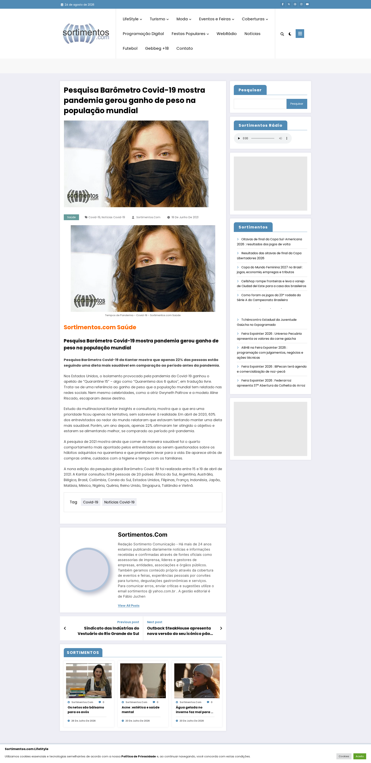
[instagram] (301, 4)
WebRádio (227, 33)
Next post (154, 622)
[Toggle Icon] (300, 33)
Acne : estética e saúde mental (140, 709)
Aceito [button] (360, 756)
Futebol (130, 48)
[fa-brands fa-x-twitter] (289, 4)
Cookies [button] (344, 756)
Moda (182, 19)
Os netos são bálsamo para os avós (86, 709)
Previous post (128, 622)
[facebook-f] (282, 4)
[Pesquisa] (282, 33)
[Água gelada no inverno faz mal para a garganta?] (197, 680)
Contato (184, 48)
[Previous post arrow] (65, 628)
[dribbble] (295, 4)
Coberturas (253, 19)
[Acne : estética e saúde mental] (143, 680)
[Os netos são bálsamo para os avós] (89, 680)
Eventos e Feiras (215, 19)
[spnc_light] (289, 33)
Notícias (252, 33)
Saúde (71, 217)
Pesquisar (250, 90)
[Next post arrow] (221, 628)
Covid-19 (94, 217)
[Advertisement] (270, 184)
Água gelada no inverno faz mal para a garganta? (194, 709)
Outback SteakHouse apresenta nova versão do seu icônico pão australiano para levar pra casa (179, 630)
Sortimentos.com (148, 217)
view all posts (129, 605)
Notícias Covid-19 (113, 217)
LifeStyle (131, 19)
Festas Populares (188, 33)
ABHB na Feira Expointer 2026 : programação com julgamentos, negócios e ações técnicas (270, 352)
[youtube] (307, 4)
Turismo (157, 19)
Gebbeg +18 (157, 48)
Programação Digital (143, 33)
